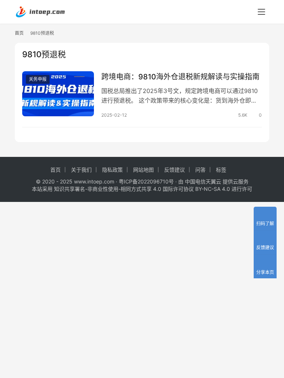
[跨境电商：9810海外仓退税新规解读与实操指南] (58, 93)
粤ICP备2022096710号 (146, 181)
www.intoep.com (94, 181)
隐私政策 (112, 169)
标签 (221, 169)
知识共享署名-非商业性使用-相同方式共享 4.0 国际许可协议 (124, 189)
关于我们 (81, 169)
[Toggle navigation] (261, 11)
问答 (200, 169)
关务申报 (38, 79)
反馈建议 (174, 169)
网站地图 (143, 169)
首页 (19, 33)
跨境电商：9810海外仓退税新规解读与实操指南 (180, 76)
